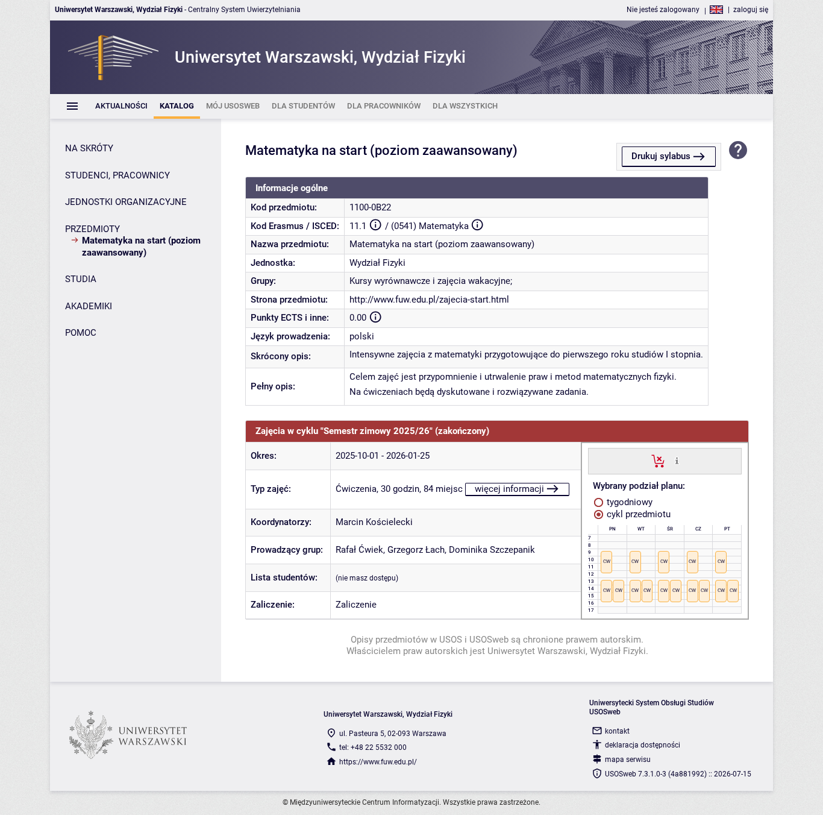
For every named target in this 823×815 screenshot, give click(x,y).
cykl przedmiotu (637, 514)
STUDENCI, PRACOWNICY (117, 175)
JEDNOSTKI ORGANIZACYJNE (126, 202)
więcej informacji (509, 488)
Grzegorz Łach (416, 549)
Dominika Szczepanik (492, 549)
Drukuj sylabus (660, 156)
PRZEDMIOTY (92, 229)
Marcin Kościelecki (374, 522)
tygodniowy (628, 502)
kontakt (617, 731)
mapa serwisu (628, 759)
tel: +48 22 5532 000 (373, 747)
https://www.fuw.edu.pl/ (378, 762)
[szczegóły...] (677, 460)
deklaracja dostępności (642, 745)
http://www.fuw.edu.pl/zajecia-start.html (429, 299)
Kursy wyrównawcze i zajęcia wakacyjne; (430, 280)
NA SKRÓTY (89, 148)
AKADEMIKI (88, 306)
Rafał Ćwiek (359, 549)
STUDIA (80, 279)
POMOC (80, 332)
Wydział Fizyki (377, 262)
